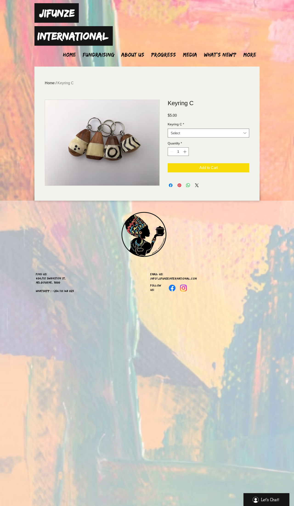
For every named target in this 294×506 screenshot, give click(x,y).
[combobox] (208, 133)
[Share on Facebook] (170, 185)
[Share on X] (197, 185)
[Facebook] (172, 288)
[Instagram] (183, 288)
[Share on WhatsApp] (188, 185)
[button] (190, 54)
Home (50, 83)
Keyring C (176, 124)
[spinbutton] (178, 152)
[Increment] (185, 152)
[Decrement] (171, 152)
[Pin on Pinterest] (179, 185)
